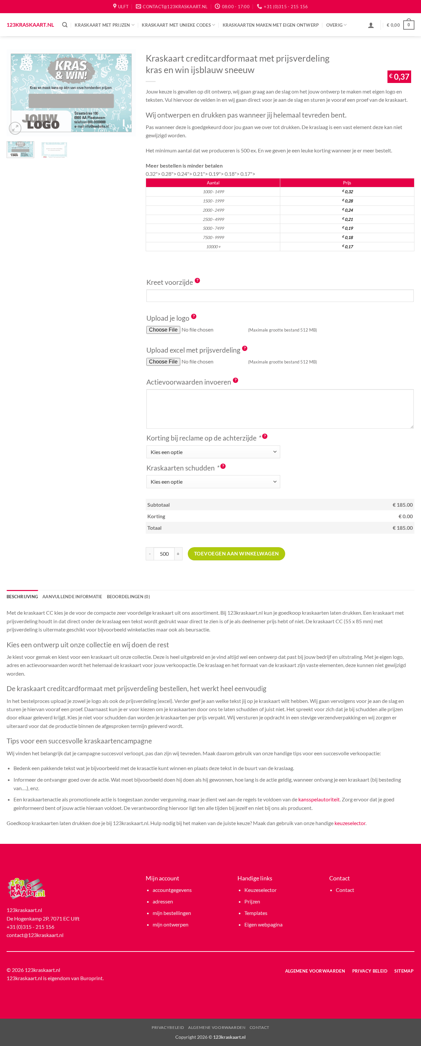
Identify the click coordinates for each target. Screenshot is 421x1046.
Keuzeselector (260, 890)
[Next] (125, 92)
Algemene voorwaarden (216, 1027)
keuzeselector (349, 823)
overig (334, 25)
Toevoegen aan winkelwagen (236, 553)
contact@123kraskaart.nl (35, 935)
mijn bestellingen (172, 913)
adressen (163, 901)
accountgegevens (172, 890)
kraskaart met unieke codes (176, 25)
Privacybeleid (168, 1027)
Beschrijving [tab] (22, 596)
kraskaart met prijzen (102, 25)
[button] (64, 24)
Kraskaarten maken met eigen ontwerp (271, 25)
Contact (345, 890)
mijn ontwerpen (170, 924)
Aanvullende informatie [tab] (72, 596)
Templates (255, 913)
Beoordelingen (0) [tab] (128, 596)
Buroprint (91, 978)
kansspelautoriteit (319, 799)
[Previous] (17, 92)
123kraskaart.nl (29, 24)
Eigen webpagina (263, 924)
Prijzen (252, 901)
